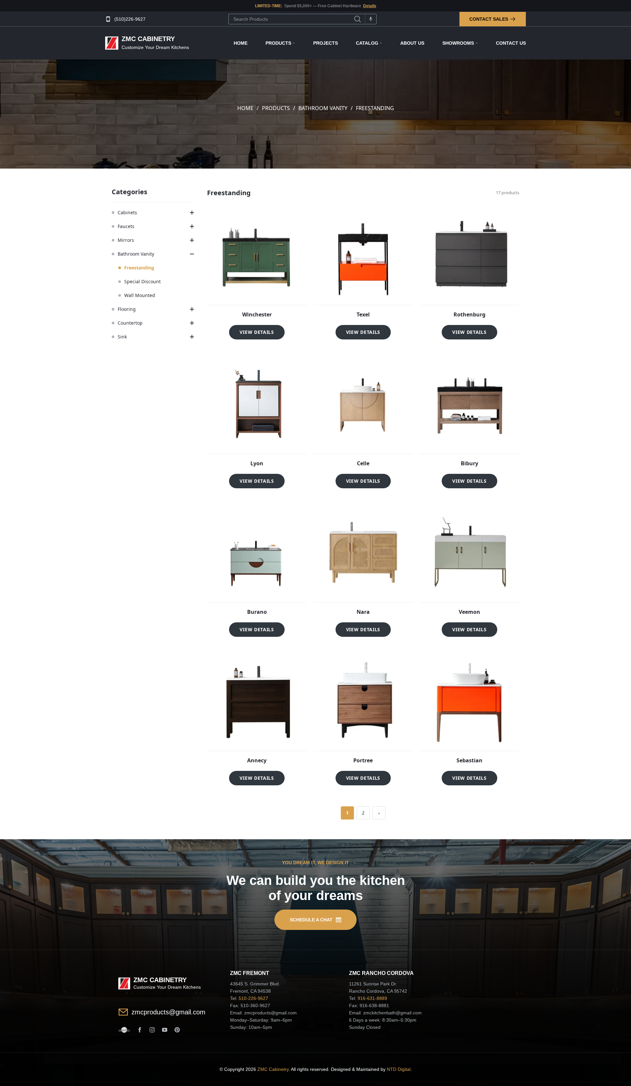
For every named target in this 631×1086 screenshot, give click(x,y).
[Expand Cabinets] (192, 213)
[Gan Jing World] (124, 1030)
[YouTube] (165, 1029)
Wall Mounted (139, 295)
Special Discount (142, 281)
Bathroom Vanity (322, 108)
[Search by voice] (371, 19)
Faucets (126, 226)
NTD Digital (398, 1069)
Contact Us (511, 43)
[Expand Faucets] (192, 226)
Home (240, 43)
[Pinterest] (177, 1029)
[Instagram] (152, 1029)
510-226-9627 (253, 998)
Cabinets (127, 212)
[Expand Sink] (192, 337)
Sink (122, 337)
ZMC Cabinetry (273, 1069)
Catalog (367, 43)
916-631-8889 (372, 998)
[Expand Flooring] (192, 309)
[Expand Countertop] (192, 323)
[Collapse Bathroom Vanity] (192, 254)
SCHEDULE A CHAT (311, 919)
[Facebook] (140, 1029)
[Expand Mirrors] (192, 240)
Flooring (127, 309)
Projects (325, 43)
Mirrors (126, 240)
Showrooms (458, 43)
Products (278, 43)
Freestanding (139, 268)
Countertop (130, 323)
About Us (412, 43)
